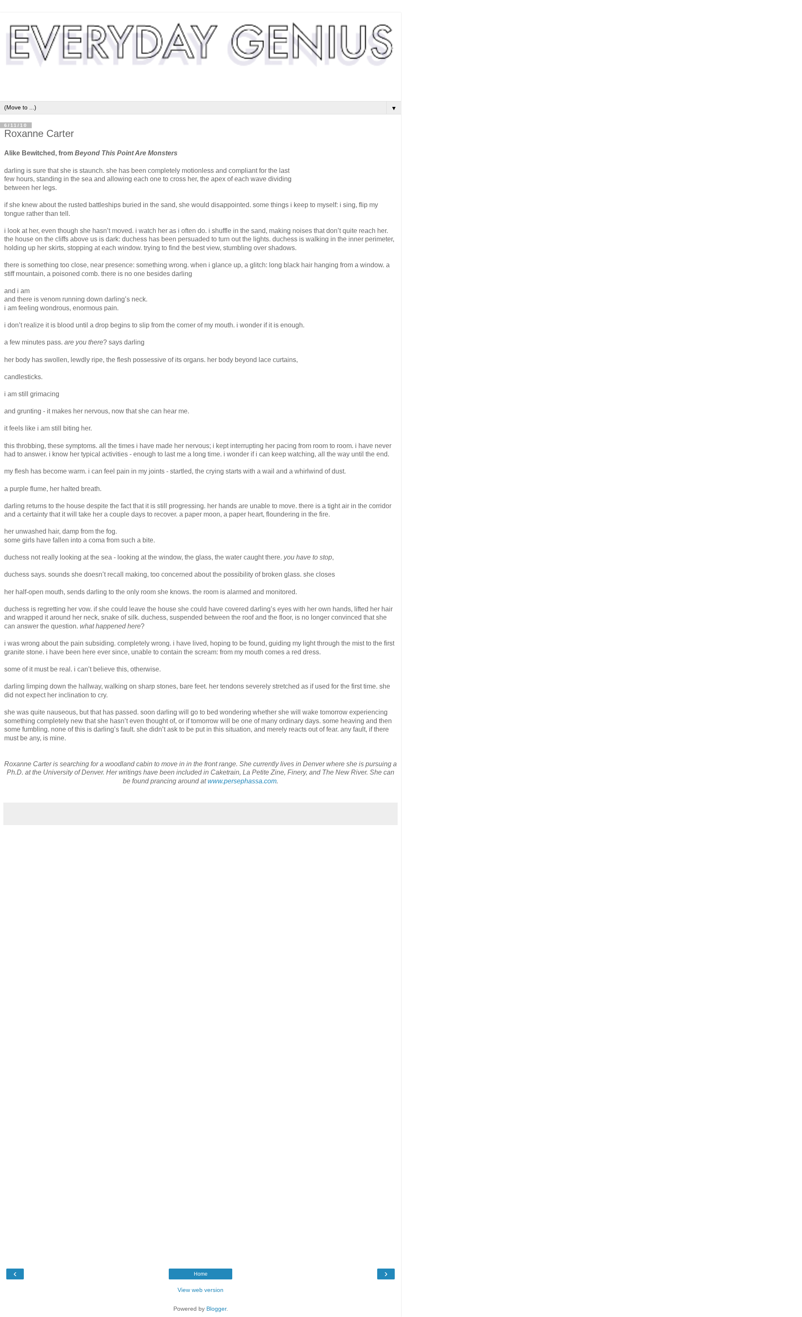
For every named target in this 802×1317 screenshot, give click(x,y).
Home (201, 1274)
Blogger (216, 1308)
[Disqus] (200, 933)
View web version (200, 1290)
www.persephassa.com (242, 781)
